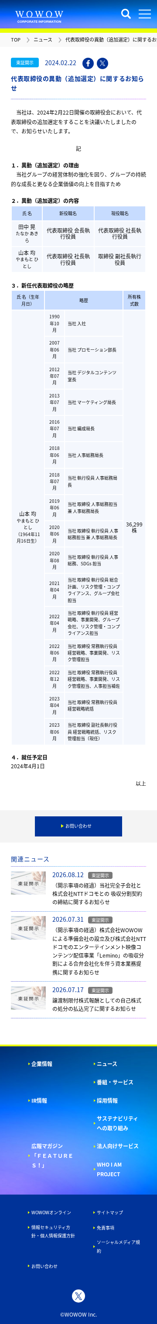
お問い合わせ (44, 1266)
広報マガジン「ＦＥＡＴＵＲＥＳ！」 (52, 1155)
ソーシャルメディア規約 (118, 1246)
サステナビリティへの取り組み (117, 1123)
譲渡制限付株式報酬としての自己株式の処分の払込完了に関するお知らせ (96, 1004)
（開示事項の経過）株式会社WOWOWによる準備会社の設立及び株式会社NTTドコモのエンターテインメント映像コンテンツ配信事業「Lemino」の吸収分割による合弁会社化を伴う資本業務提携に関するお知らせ (99, 951)
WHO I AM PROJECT (109, 1169)
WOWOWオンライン (51, 1212)
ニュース (107, 1064)
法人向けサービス (118, 1146)
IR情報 (39, 1100)
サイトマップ (110, 1212)
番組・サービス (115, 1082)
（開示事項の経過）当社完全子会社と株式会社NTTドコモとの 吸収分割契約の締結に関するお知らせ (97, 894)
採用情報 (107, 1100)
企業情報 (41, 1064)
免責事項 (105, 1227)
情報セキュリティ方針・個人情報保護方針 (53, 1231)
